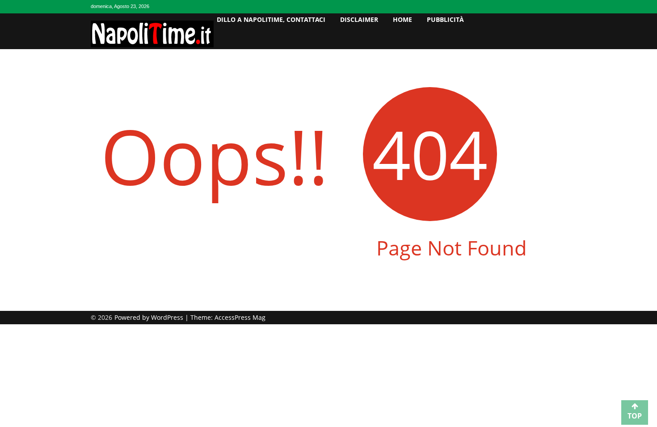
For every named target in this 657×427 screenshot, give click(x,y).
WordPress (168, 317)
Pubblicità (445, 19)
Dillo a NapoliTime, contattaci (271, 19)
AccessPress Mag (240, 317)
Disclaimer (359, 19)
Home (402, 19)
